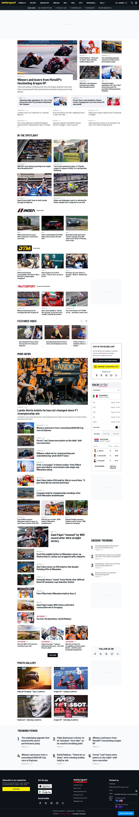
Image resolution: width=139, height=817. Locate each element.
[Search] (132, 3)
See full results (113, 467)
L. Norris (100, 451)
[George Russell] (95, 460)
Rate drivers (99, 466)
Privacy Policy (80, 811)
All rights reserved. (79, 814)
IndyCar (56, 3)
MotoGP (33, 3)
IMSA (73, 3)
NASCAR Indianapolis (105, 8)
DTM (80, 3)
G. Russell (100, 461)
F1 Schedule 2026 (61, 8)
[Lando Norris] (95, 450)
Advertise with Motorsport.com (119, 787)
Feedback (112, 784)
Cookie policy (70, 811)
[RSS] (116, 375)
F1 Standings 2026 (75, 8)
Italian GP (103, 395)
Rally (102, 3)
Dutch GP (104, 439)
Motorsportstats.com (80, 798)
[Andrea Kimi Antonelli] (95, 455)
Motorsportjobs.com (80, 791)
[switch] (117, 427)
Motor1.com (77, 788)
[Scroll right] (86, 321)
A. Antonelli (101, 456)
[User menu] (136, 3)
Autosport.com (78, 795)
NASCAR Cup (44, 3)
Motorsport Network (65, 814)
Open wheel (91, 3)
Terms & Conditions (59, 811)
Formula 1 (22, 3)
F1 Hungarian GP (90, 8)
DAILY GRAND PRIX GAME (45, 8)
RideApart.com (78, 801)
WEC (65, 3)
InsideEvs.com (78, 785)
